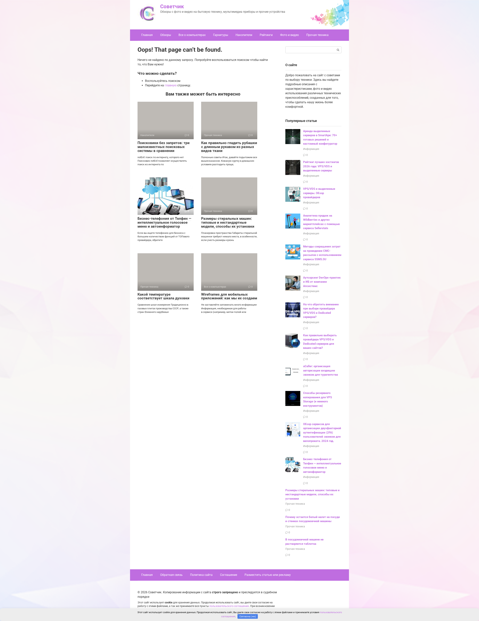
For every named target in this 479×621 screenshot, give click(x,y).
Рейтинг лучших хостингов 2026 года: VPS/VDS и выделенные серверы (321, 166)
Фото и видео (289, 35)
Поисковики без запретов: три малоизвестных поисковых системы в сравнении (164, 147)
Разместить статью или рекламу (268, 575)
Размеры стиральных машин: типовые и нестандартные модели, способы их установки (227, 222)
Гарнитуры (220, 35)
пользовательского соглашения (229, 606)
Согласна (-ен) (248, 616)
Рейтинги (266, 35)
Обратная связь (171, 575)
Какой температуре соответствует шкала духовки (163, 296)
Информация (311, 148)
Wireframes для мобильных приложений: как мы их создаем (229, 296)
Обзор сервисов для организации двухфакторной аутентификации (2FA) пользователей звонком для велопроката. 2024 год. (322, 432)
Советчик (172, 6)
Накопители (244, 35)
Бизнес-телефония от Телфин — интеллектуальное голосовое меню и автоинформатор (164, 222)
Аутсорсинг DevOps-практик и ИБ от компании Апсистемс (322, 282)
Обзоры (165, 35)
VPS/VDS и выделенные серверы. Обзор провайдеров (319, 193)
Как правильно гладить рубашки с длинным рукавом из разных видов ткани (229, 147)
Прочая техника (317, 35)
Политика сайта (201, 575)
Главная (147, 35)
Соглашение (228, 575)
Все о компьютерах (192, 35)
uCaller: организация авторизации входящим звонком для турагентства (320, 370)
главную (171, 85)
